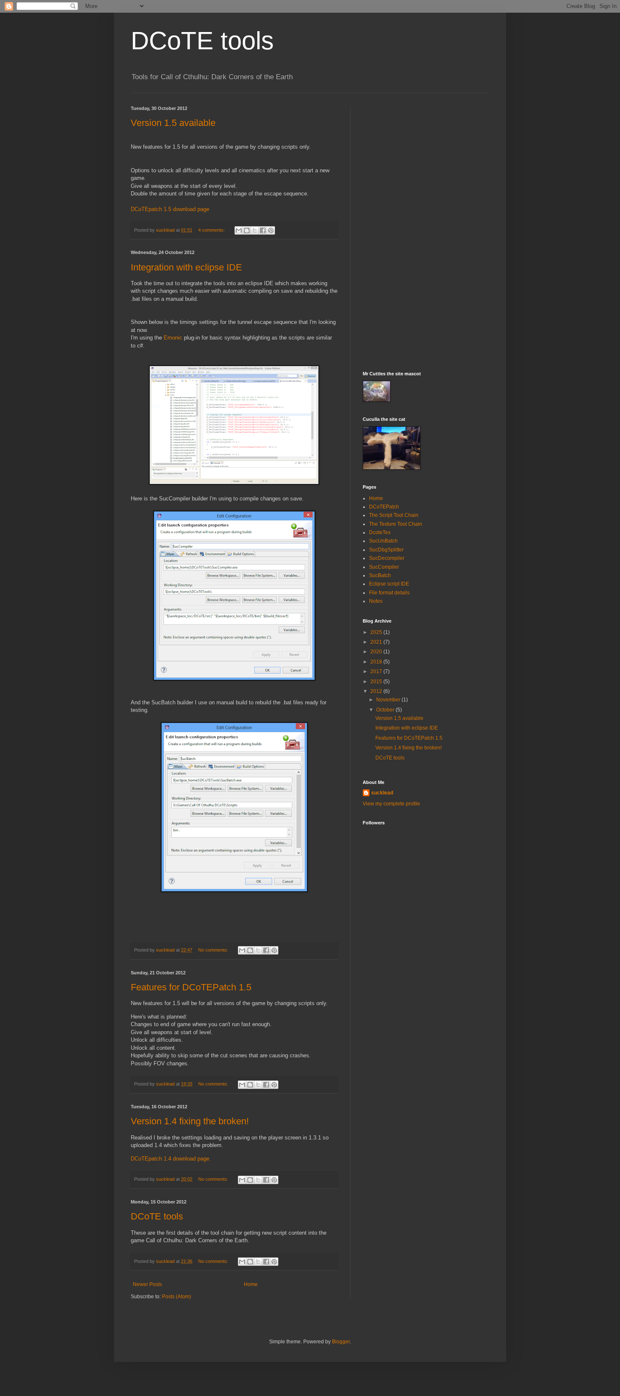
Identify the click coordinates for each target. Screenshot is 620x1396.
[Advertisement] (426, 232)
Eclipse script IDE (389, 584)
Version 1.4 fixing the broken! (190, 1121)
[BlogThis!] (247, 230)
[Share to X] (255, 230)
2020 (376, 652)
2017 (376, 671)
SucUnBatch (383, 541)
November (389, 700)
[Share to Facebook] (263, 230)
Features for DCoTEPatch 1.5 (191, 987)
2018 (376, 662)
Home (251, 1284)
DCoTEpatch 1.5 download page (170, 209)
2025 (376, 632)
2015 (376, 682)
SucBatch (380, 575)
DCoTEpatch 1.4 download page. (171, 1158)
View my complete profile (391, 804)
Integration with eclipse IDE (186, 267)
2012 (376, 691)
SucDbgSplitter (386, 550)
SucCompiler (384, 567)
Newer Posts (147, 1284)
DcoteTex (380, 532)
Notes (376, 601)
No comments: (213, 949)
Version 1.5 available (173, 123)
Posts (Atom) (176, 1297)
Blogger (341, 1342)
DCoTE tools (202, 41)
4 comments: (212, 230)
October (386, 710)
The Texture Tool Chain (395, 524)
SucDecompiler (386, 558)
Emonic (173, 337)
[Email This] (239, 230)
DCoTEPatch (384, 507)
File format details (389, 593)
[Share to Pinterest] (271, 230)
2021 (376, 642)
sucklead (382, 793)
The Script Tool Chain (393, 515)
